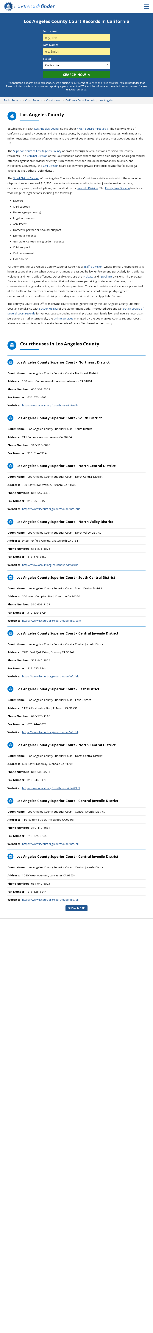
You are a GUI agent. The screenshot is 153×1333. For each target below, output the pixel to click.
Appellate (106, 276)
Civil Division (50, 165)
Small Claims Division (26, 178)
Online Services (63, 318)
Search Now (74, 74)
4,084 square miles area (92, 128)
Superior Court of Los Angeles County (37, 151)
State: (47, 58)
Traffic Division (92, 266)
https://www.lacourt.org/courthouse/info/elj (50, 676)
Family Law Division (117, 188)
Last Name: (50, 45)
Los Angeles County (47, 128)
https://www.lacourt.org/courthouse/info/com (51, 620)
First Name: (50, 31)
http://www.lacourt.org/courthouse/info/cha (50, 565)
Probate (88, 276)
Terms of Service (87, 82)
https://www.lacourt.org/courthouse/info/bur (51, 509)
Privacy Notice (110, 82)
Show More (76, 908)
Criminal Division (37, 156)
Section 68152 (48, 308)
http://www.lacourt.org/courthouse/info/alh (50, 405)
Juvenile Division (88, 188)
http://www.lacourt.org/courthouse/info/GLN (51, 788)
